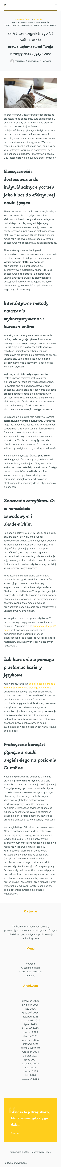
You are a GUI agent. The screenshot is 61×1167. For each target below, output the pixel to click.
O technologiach (30, 967)
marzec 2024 (30, 1071)
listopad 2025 (30, 1016)
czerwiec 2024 (30, 1063)
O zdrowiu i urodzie (30, 971)
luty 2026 (30, 1008)
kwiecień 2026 (30, 1004)
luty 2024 (30, 1075)
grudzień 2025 (30, 1012)
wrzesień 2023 (30, 1079)
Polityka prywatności (15, 1162)
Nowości (46, 61)
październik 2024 (30, 1047)
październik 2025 (30, 1020)
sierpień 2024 (30, 1055)
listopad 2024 (30, 1043)
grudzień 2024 (30, 1040)
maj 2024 (30, 1067)
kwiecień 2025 (30, 1028)
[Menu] (56, 5)
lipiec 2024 (30, 1059)
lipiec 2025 (30, 1024)
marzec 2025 (30, 1032)
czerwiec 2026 (30, 1000)
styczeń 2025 (30, 1036)
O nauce (30, 975)
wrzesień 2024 (30, 1051)
